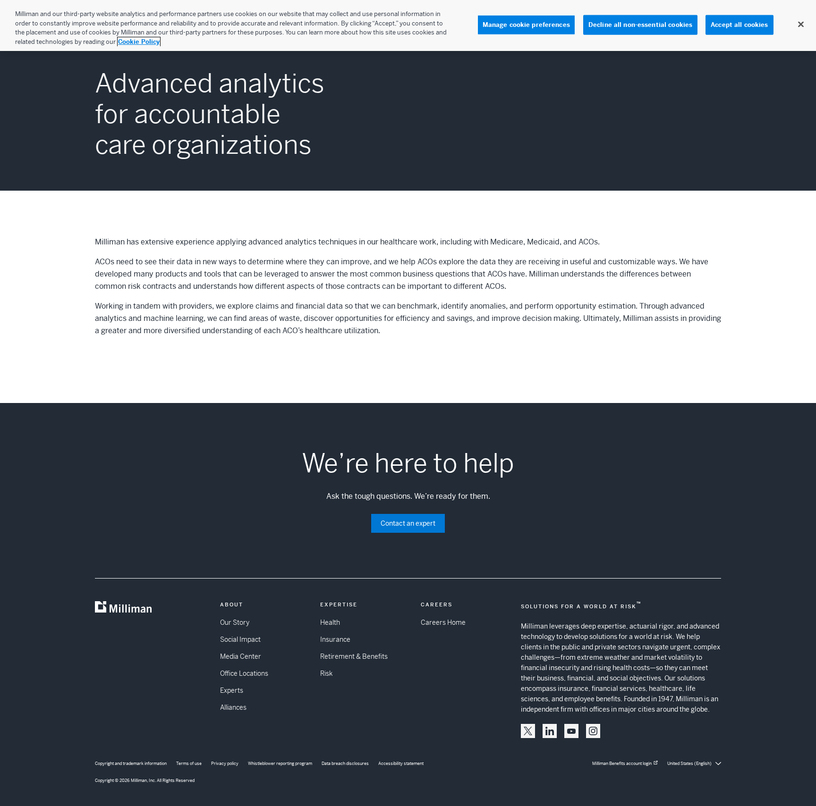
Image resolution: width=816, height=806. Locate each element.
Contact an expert (408, 523)
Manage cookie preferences (526, 25)
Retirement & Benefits (354, 656)
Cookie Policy (139, 42)
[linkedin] (550, 731)
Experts (231, 690)
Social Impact (240, 639)
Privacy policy (224, 763)
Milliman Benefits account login (622, 763)
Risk (326, 673)
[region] (408, 25)
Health (330, 622)
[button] (528, 731)
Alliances (233, 707)
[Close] (800, 24)
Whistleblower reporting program (280, 763)
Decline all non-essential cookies (640, 25)
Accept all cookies (739, 25)
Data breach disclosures (345, 763)
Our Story (234, 622)
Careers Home (443, 622)
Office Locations (244, 673)
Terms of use (189, 763)
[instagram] (593, 731)
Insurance (335, 639)
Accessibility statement (401, 763)
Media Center (240, 656)
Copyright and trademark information (131, 763)
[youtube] (571, 731)
